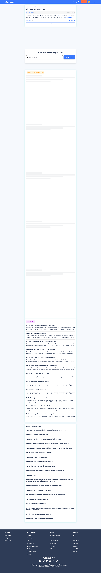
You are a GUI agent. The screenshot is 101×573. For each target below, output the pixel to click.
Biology (29, 540)
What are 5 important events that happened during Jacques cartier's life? (46, 430)
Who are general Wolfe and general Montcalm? (39, 452)
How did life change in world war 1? (36, 503)
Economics (29, 554)
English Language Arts (32, 546)
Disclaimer (75, 546)
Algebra (29, 535)
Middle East (68, 17)
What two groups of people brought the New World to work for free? (45, 470)
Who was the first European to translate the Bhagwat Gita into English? (45, 494)
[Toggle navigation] (73, 1)
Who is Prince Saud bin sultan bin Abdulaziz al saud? (40, 466)
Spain (62, 15)
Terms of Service (77, 540)
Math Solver (53, 546)
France (59, 15)
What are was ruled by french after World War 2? (39, 461)
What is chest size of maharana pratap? (36, 457)
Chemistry (29, 538)
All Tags (6, 538)
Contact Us (75, 538)
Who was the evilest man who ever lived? (37, 499)
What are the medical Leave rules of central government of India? (44, 485)
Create (83, 1)
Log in (94, 2)
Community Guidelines (55, 535)
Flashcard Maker (54, 540)
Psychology (30, 549)
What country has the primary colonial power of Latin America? (43, 439)
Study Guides (53, 543)
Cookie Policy (76, 549)
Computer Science (31, 551)
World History (37, 6)
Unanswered (8, 540)
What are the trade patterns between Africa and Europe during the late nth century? (49, 448)
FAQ (51, 549)
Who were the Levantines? (36, 9)
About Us (75, 535)
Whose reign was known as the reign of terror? (38, 490)
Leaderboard (8, 535)
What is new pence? (31, 475)
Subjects (27, 6)
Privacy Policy (76, 543)
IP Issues (75, 551)
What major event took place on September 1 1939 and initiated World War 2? (47, 443)
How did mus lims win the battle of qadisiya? (38, 514)
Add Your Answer (50, 24)
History (32, 6)
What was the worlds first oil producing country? (39, 518)
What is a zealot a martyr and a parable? (37, 434)
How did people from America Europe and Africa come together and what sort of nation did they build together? (50, 508)
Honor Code (53, 538)
